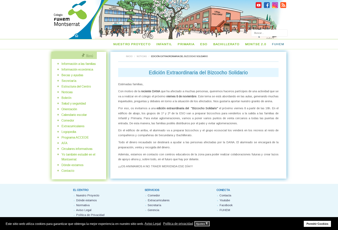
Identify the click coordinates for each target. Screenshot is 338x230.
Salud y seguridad (73, 103)
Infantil (164, 44)
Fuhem (278, 44)
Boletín (66, 97)
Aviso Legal (83, 210)
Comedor (67, 120)
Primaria (186, 44)
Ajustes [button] (202, 224)
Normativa (83, 205)
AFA (64, 143)
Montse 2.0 (255, 44)
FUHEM (224, 210)
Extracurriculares (72, 126)
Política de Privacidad (90, 215)
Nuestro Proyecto (87, 195)
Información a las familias (78, 63)
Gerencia (153, 210)
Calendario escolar (74, 114)
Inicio (129, 56)
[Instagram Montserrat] (275, 7)
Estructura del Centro (76, 86)
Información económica (77, 69)
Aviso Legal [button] (153, 223)
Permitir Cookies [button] (317, 223)
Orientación (69, 109)
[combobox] (269, 33)
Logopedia (68, 131)
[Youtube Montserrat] (258, 7)
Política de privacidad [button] (178, 223)
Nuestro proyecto (132, 44)
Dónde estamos (72, 165)
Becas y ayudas (72, 75)
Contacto (67, 170)
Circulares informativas (77, 148)
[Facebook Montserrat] (267, 7)
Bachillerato (226, 44)
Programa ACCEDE (75, 137)
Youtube (224, 200)
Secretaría (68, 80)
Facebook (226, 205)
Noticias (142, 56)
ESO (204, 44)
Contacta (225, 195)
